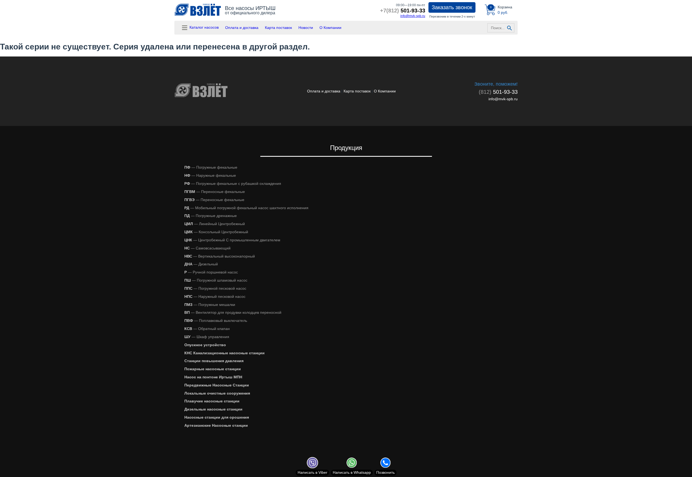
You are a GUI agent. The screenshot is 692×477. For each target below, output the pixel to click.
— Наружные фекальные (210, 175)
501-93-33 (402, 10)
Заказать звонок (452, 7)
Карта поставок (278, 27)
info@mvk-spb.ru (412, 16)
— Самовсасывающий (207, 248)
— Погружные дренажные (210, 216)
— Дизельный (201, 264)
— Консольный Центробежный (216, 232)
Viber (312, 472)
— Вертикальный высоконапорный (219, 256)
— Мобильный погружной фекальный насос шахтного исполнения (246, 208)
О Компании (330, 27)
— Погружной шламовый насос (215, 280)
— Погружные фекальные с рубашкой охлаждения (232, 183)
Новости (305, 27)
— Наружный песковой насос (214, 296)
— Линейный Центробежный (214, 224)
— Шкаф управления (206, 337)
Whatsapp (352, 472)
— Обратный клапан (207, 328)
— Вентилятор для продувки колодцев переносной (232, 312)
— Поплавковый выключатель (215, 320)
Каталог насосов (203, 27)
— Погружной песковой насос (215, 288)
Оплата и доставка (241, 27)
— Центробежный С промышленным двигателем (232, 240)
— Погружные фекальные (210, 167)
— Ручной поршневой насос (211, 272)
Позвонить (385, 472)
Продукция (346, 147)
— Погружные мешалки (209, 304)
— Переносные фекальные (214, 191)
